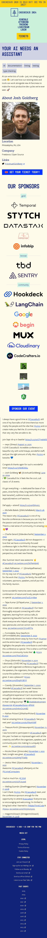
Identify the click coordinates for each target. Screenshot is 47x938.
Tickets (23, 36)
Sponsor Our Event (23, 408)
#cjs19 (39, 652)
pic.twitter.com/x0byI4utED (24, 746)
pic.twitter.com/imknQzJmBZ (15, 708)
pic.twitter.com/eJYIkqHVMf (24, 722)
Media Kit (23, 833)
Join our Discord (22, 862)
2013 (21, 927)
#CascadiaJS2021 (20, 705)
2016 (22, 916)
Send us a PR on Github (22, 876)
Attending (23, 22)
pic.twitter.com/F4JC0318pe (24, 597)
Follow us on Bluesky (22, 869)
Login (23, 29)
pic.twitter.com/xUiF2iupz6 (14, 781)
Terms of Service (23, 847)
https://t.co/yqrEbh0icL (30, 505)
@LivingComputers (11, 771)
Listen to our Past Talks (22, 880)
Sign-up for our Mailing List (22, 865)
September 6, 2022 (29, 635)
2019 (22, 909)
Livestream (23, 27)
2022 (22, 898)
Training (23, 24)
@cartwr (42, 638)
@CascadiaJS (34, 419)
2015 (21, 920)
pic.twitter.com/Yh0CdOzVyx (15, 655)
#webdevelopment (37, 701)
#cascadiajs (28, 798)
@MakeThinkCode (36, 805)
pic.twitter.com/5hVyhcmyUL (22, 808)
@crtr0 (37, 425)
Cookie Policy (23, 851)
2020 (22, 905)
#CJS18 (22, 778)
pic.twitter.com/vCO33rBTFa (20, 628)
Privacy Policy (23, 844)
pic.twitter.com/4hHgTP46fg (15, 757)
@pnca (6, 808)
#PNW (31, 705)
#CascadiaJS (8, 563)
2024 (23, 894)
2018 (22, 913)
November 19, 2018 (11, 816)
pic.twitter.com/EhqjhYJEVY (15, 680)
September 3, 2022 (11, 570)
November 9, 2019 (30, 660)
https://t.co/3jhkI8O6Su (18, 467)
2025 (23, 891)
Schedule (23, 19)
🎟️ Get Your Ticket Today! (22, 172)
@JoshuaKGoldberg (13, 163)
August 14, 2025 (25, 444)
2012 (21, 931)
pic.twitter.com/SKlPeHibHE (26, 563)
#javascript (7, 705)
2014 (22, 923)
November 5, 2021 (37, 751)
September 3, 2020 (32, 685)
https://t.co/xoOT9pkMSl (36, 439)
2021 (21, 902)
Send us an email (22, 873)
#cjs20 (27, 676)
